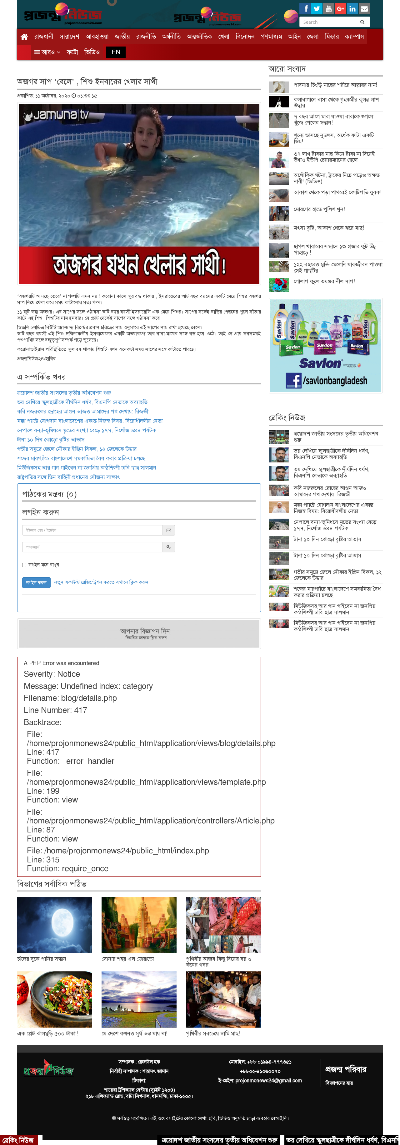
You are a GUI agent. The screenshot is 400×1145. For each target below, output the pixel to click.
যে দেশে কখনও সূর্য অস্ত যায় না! (135, 1033)
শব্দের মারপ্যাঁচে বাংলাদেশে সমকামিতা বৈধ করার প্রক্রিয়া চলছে (81, 458)
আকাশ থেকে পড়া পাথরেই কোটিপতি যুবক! (338, 192)
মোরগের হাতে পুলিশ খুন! (319, 209)
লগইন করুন (36, 582)
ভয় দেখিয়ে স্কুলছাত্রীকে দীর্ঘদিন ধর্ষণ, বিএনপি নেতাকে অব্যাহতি (82, 402)
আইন (294, 36)
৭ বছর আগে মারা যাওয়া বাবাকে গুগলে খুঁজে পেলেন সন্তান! (333, 119)
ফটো (72, 52)
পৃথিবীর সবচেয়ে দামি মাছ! (213, 1033)
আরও (48, 52)
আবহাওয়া (97, 36)
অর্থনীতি (171, 36)
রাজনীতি (146, 36)
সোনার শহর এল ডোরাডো (128, 959)
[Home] (24, 37)
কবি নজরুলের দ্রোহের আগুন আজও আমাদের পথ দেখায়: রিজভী (82, 411)
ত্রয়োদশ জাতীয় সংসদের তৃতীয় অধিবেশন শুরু (64, 393)
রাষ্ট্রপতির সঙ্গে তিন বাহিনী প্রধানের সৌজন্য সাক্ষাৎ (68, 477)
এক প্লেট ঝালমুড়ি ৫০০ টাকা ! (47, 1033)
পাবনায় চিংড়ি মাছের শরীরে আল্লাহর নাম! (335, 85)
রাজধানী (43, 36)
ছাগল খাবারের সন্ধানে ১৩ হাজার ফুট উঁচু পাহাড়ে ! (335, 249)
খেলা (223, 36)
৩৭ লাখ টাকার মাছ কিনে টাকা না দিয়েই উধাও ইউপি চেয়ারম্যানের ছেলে (334, 157)
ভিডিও (92, 52)
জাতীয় (122, 36)
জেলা (313, 36)
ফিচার (332, 36)
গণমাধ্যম (271, 36)
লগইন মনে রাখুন (43, 565)
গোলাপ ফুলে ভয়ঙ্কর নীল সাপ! (324, 281)
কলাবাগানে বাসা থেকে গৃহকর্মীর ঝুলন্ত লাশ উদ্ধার (336, 103)
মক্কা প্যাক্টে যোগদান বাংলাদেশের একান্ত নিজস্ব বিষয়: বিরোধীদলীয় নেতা (89, 421)
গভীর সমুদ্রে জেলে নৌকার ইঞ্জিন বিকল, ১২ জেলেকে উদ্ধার (77, 449)
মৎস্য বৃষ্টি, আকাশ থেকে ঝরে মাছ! (329, 228)
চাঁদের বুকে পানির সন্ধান (41, 959)
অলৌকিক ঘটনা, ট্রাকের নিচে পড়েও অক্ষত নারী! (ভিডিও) (337, 178)
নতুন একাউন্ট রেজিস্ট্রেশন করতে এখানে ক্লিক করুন (101, 582)
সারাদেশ (69, 36)
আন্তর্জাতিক (199, 36)
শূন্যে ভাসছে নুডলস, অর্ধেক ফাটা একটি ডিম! (334, 138)
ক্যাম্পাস (354, 36)
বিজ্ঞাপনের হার (339, 1083)
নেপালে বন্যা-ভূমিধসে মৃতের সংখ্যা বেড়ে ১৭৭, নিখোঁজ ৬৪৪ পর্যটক (86, 430)
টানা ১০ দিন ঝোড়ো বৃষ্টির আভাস (51, 439)
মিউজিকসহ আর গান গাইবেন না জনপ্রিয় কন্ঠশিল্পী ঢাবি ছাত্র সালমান (86, 467)
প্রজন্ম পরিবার (346, 1069)
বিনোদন (245, 36)
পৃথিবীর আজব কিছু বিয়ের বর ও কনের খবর (219, 962)
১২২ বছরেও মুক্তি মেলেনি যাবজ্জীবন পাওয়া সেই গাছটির (338, 267)
